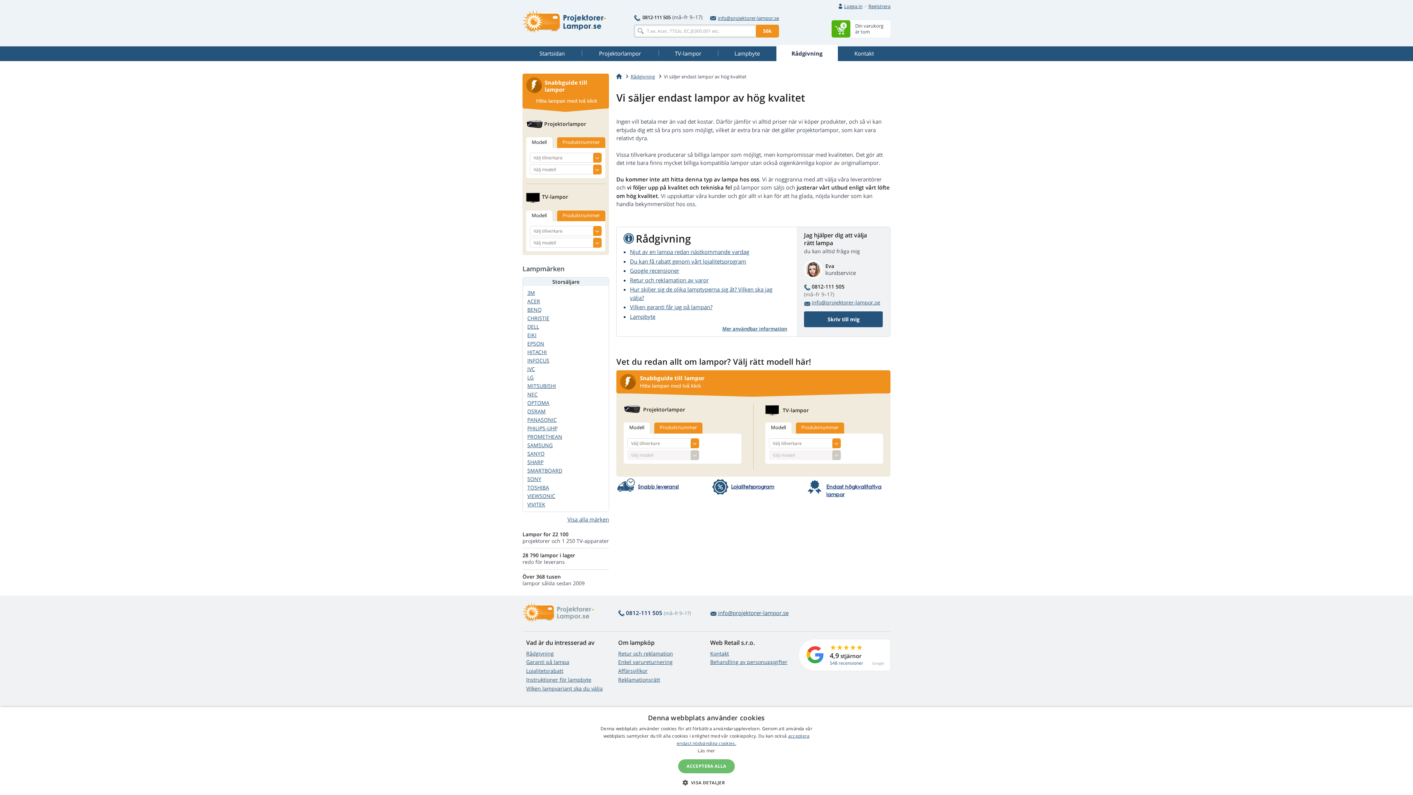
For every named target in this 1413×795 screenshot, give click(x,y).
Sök (767, 31)
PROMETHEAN (544, 436)
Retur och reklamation (645, 653)
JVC (531, 368)
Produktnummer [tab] (678, 427)
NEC (532, 394)
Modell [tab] (636, 427)
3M (531, 292)
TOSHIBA (538, 487)
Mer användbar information (754, 328)
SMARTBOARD (544, 470)
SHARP (535, 462)
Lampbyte (642, 316)
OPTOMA (538, 402)
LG (530, 377)
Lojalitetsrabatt (544, 670)
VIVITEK (536, 504)
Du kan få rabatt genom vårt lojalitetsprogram (688, 261)
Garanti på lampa (547, 661)
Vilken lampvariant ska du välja (564, 688)
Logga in (853, 6)
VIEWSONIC (541, 495)
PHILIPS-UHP (542, 428)
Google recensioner (654, 270)
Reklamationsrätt (639, 679)
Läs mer (706, 751)
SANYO (536, 453)
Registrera (879, 6)
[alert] (706, 751)
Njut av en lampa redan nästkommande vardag (689, 251)
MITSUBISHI (541, 385)
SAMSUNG (540, 445)
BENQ (534, 309)
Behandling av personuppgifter (748, 661)
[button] (706, 782)
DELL (533, 326)
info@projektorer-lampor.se (748, 18)
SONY (534, 479)
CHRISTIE (538, 318)
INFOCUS (538, 360)
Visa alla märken (588, 519)
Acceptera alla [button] (706, 766)
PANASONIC (542, 419)
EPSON (535, 343)
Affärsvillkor (633, 670)
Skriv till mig (844, 319)
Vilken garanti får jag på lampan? (671, 307)
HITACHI (537, 352)
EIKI (531, 335)
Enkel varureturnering (645, 661)
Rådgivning (540, 653)
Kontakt (719, 653)
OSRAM (536, 411)
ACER (533, 301)
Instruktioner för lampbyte (558, 679)
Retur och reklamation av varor (669, 280)
